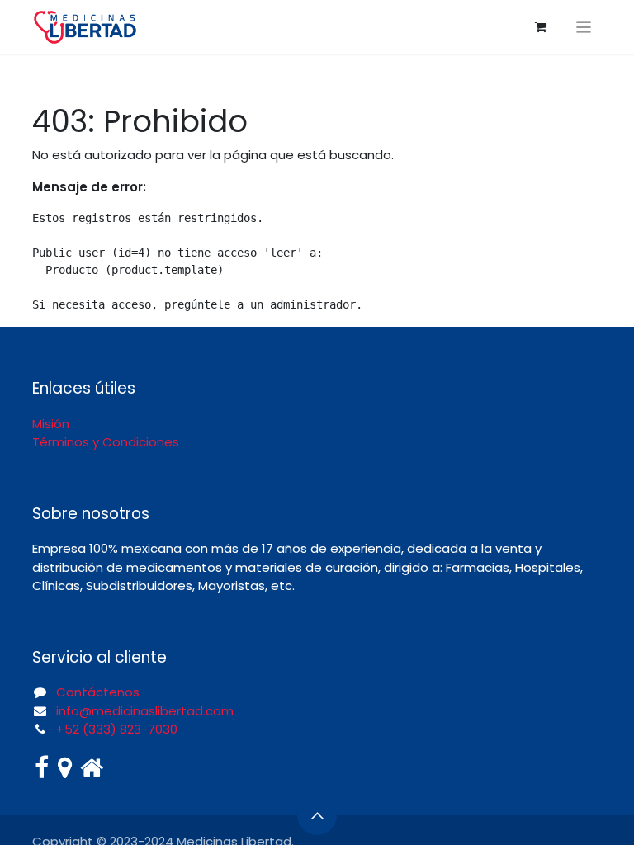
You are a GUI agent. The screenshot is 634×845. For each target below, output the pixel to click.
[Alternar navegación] (584, 26)
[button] (317, 815)
